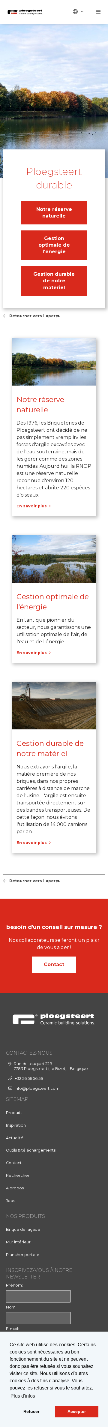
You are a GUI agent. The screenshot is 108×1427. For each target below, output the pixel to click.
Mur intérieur (18, 1242)
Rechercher (17, 1175)
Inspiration (16, 1125)
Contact (54, 964)
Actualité (14, 1138)
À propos (15, 1188)
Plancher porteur (22, 1254)
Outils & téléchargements (31, 1150)
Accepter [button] (77, 1411)
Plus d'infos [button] (22, 1395)
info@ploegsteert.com (37, 1088)
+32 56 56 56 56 (29, 1078)
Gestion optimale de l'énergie (54, 245)
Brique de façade (23, 1229)
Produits (14, 1112)
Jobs (10, 1200)
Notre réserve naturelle (54, 212)
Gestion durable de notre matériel (54, 280)
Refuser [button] (31, 1411)
